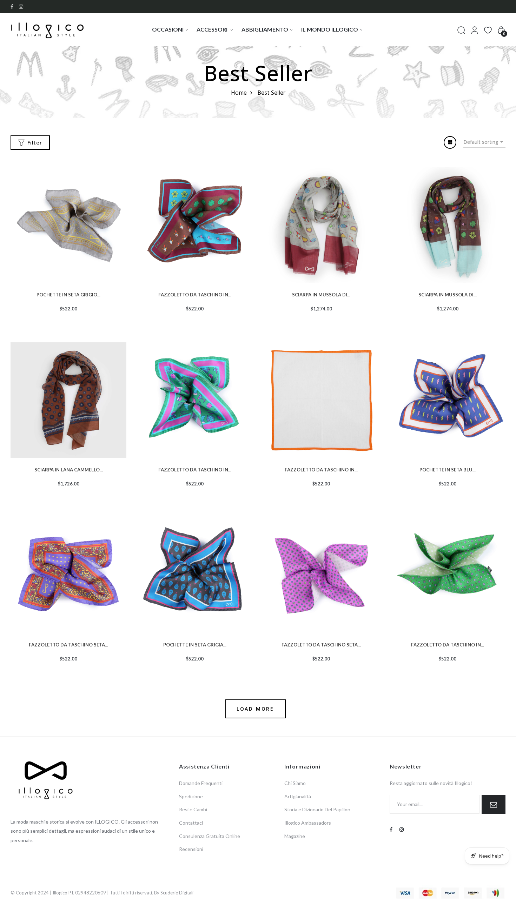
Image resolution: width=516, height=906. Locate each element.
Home (239, 92)
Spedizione (191, 796)
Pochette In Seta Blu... (447, 469)
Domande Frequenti (201, 783)
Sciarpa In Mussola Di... (321, 294)
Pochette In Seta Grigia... (194, 644)
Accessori (213, 29)
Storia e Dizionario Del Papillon (317, 809)
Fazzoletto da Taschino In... (194, 294)
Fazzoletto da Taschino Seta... (68, 644)
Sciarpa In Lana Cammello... (68, 469)
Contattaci (191, 823)
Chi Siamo (295, 783)
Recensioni (191, 849)
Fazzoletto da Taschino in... (194, 469)
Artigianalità (297, 796)
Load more (255, 708)
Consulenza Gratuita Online (209, 836)
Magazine (294, 836)
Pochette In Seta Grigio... (68, 294)
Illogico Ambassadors (307, 823)
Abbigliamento (265, 29)
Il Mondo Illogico (329, 29)
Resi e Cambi (193, 809)
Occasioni (168, 29)
